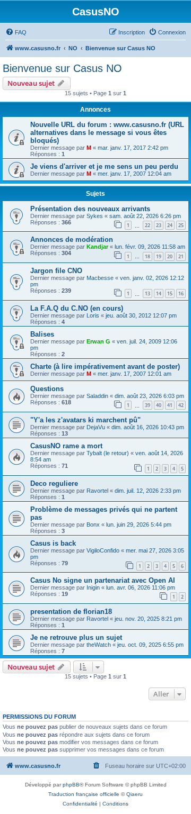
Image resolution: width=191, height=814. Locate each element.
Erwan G (98, 341)
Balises (42, 334)
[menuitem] (16, 32)
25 (181, 225)
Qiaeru (134, 794)
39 (147, 405)
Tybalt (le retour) (107, 453)
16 (181, 293)
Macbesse (100, 278)
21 (181, 256)
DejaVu (95, 427)
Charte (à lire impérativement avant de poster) (105, 366)
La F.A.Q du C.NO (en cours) (76, 308)
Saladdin (97, 396)
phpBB (71, 785)
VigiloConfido (102, 550)
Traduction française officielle (83, 794)
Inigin (93, 587)
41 (169, 405)
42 (181, 405)
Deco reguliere (54, 483)
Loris (92, 315)
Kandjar (97, 246)
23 (158, 225)
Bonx (93, 524)
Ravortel (97, 490)
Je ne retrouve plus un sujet (76, 637)
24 (169, 225)
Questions (47, 389)
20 (169, 256)
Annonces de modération (71, 239)
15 (169, 293)
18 (147, 256)
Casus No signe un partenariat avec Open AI (102, 580)
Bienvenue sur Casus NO (62, 68)
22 (147, 225)
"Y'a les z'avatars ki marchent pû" (85, 420)
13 (147, 293)
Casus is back (53, 543)
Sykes (94, 216)
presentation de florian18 (71, 612)
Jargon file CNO (56, 271)
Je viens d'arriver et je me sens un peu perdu (104, 166)
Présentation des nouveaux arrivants (90, 209)
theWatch (98, 644)
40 (158, 405)
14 (158, 293)
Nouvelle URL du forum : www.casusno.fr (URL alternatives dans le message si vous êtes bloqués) (107, 132)
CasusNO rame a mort (66, 446)
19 (158, 256)
